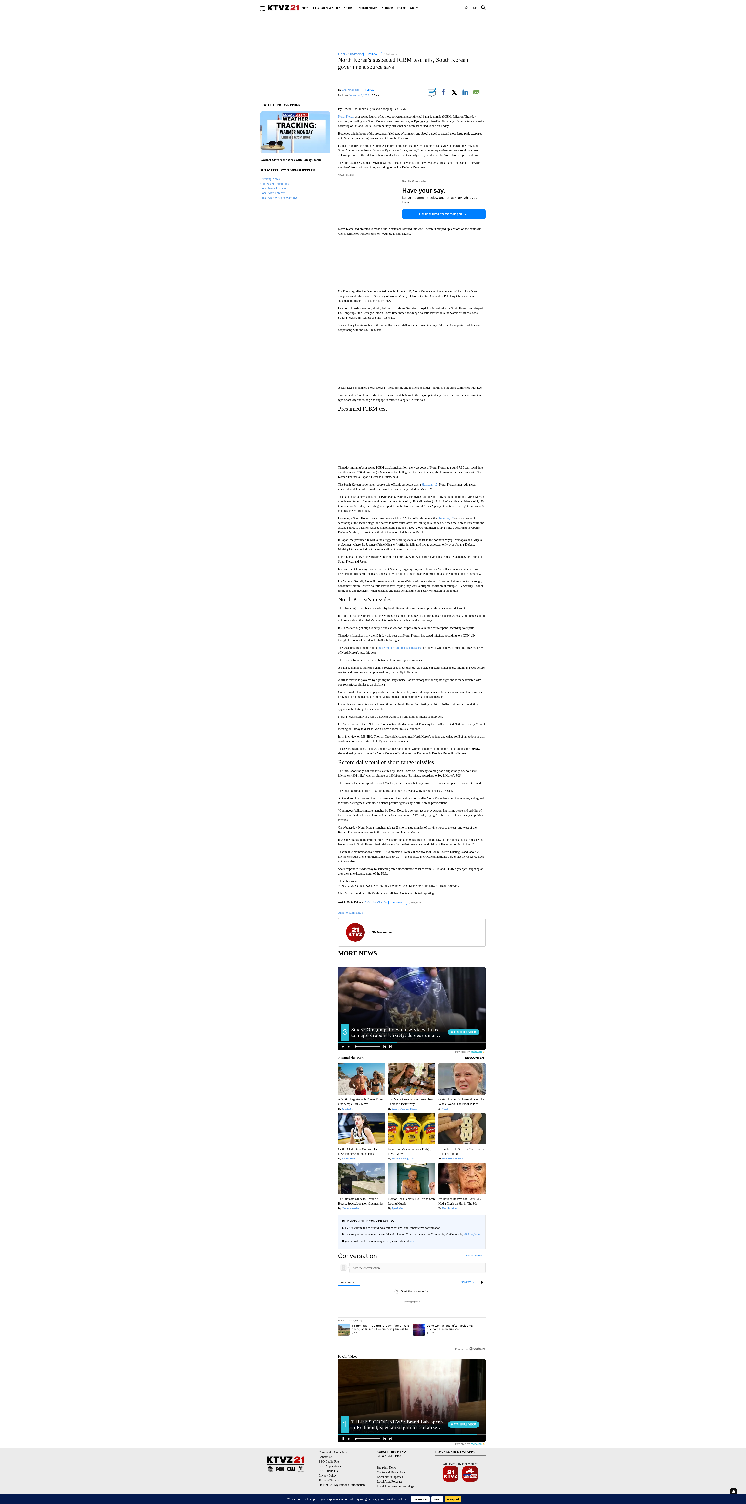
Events (401, 7)
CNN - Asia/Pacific (376, 902)
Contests (387, 7)
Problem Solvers (367, 7)
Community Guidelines (333, 1452)
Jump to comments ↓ (350, 912)
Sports (348, 7)
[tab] (349, 1282)
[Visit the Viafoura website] (477, 1349)
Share (414, 7)
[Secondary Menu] (265, 7)
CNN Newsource (350, 89)
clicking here (472, 1234)
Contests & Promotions (274, 183)
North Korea (346, 116)
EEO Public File (329, 1461)
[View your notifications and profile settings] (482, 1282)
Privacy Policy (327, 1475)
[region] (412, 1302)
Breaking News (270, 179)
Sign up (479, 1256)
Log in (469, 1256)
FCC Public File (329, 1471)
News (305, 7)
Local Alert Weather (326, 7)
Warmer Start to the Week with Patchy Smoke (290, 160)
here (412, 1241)
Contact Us (325, 1457)
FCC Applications (330, 1466)
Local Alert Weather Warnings (278, 197)
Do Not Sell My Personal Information (342, 1485)
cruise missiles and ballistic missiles (399, 647)
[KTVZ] (283, 8)
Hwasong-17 (429, 484)
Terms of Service (329, 1480)
